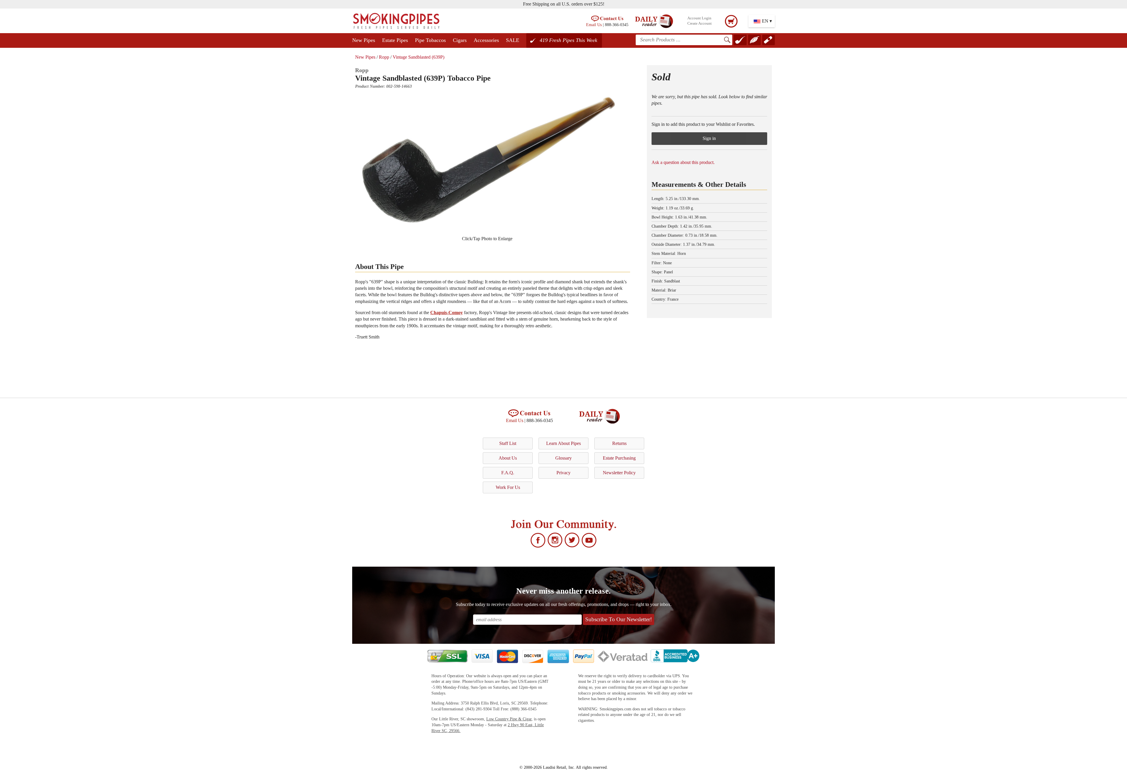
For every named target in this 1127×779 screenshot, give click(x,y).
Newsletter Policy (619, 472)
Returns (619, 443)
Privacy (563, 472)
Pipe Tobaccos (430, 40)
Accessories (486, 40)
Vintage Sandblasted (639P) (418, 57)
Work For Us (508, 487)
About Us (508, 457)
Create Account (699, 23)
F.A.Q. (507, 472)
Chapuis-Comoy (446, 312)
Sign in (709, 138)
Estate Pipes (395, 40)
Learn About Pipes (563, 443)
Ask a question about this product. (683, 162)
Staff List (507, 443)
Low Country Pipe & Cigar (509, 719)
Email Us (594, 24)
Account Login (699, 18)
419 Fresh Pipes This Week (568, 40)
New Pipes (363, 40)
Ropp (384, 57)
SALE (512, 40)
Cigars (460, 40)
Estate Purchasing (619, 457)
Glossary (563, 457)
